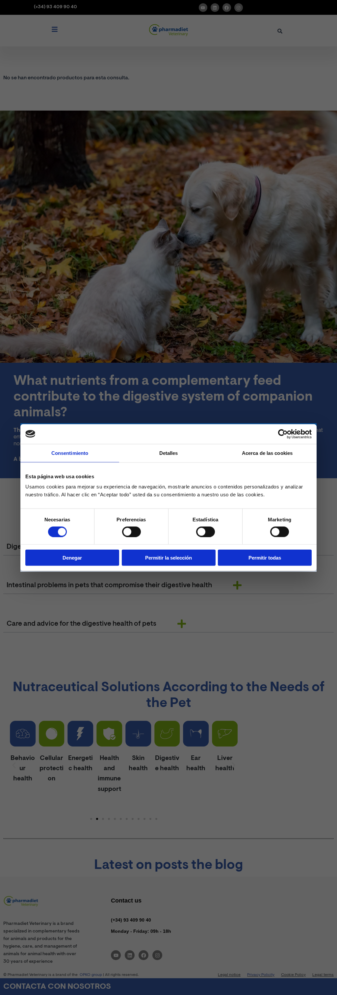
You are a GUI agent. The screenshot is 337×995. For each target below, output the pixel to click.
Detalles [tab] (168, 453)
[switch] (131, 531)
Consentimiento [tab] (69, 453)
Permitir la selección (168, 558)
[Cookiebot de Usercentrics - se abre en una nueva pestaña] (283, 434)
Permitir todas (264, 558)
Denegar (72, 558)
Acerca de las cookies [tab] (267, 453)
